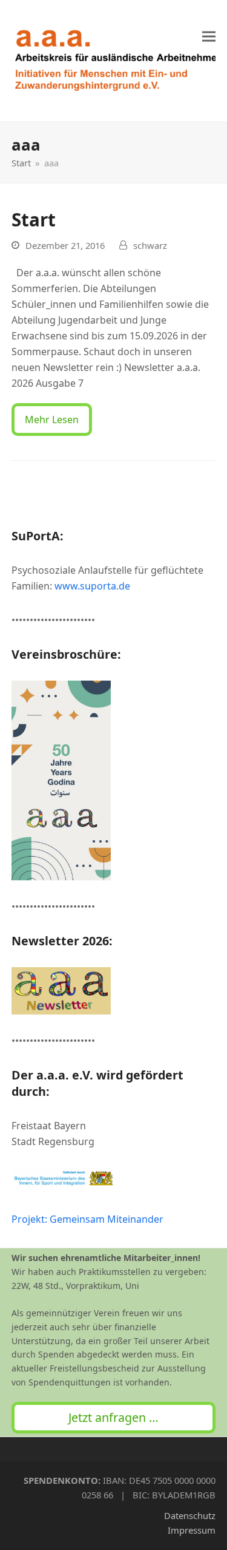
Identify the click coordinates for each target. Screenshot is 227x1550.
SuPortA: (38, 536)
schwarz (150, 245)
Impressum (191, 1530)
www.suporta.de (92, 586)
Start (34, 219)
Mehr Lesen (52, 419)
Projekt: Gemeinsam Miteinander (87, 1219)
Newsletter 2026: (62, 941)
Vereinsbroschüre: (66, 654)
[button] (208, 37)
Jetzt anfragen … (113, 1417)
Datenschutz (189, 1515)
